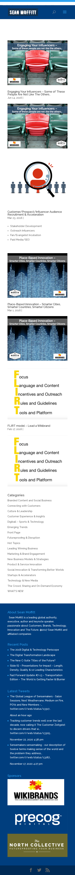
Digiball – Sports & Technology (26, 521)
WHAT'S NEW (16, 591)
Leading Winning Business (23, 548)
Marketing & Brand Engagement (26, 553)
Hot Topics (14, 543)
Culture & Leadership (20, 511)
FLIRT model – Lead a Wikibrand (29, 425)
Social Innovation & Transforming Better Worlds (36, 569)
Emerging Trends (18, 527)
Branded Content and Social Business (30, 500)
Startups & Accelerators (22, 575)
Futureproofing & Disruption (24, 537)
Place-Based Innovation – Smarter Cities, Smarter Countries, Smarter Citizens (34, 306)
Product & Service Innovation (25, 564)
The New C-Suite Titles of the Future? (32, 660)
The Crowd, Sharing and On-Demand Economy (35, 586)
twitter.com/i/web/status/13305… (30, 733)
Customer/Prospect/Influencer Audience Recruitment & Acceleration (35, 213)
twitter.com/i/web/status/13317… (30, 708)
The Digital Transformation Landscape (32, 655)
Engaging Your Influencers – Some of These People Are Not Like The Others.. (36, 93)
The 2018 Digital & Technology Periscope (34, 649)
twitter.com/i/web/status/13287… (30, 757)
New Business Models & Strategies (28, 559)
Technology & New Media (23, 580)
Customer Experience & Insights (26, 516)
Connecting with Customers (24, 505)
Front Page (14, 532)
